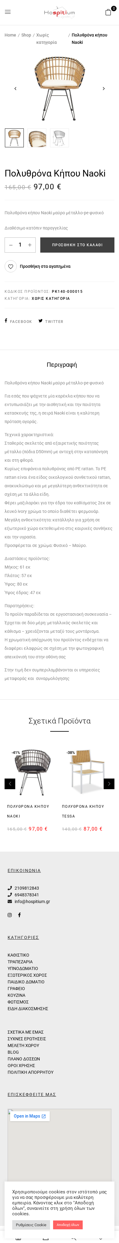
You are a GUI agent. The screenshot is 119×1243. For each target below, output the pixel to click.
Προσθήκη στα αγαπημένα (45, 266)
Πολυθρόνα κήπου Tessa (83, 811)
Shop (26, 35)
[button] (108, 12)
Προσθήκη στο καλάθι (77, 245)
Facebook (21, 322)
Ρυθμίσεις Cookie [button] (31, 1225)
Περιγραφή (62, 364)
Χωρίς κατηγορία (46, 39)
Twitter (54, 322)
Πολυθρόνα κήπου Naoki (28, 811)
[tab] (61, 364)
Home (10, 35)
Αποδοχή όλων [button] (68, 1225)
